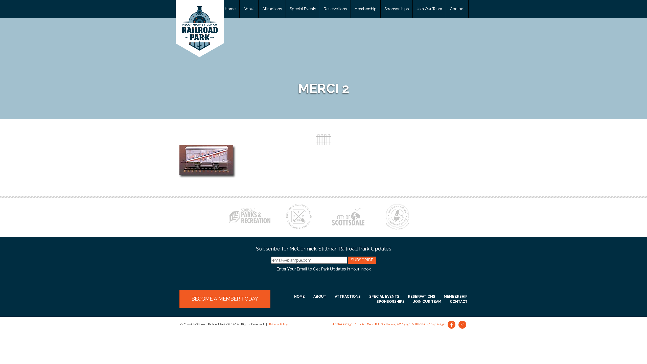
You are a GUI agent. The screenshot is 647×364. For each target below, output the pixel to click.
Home (230, 9)
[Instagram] (462, 324)
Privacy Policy (278, 324)
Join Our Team (429, 9)
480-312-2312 (436, 324)
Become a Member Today (225, 299)
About (249, 9)
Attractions (272, 9)
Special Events (303, 9)
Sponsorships (396, 9)
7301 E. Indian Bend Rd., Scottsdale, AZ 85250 (379, 324)
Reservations (335, 9)
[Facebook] (452, 324)
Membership (366, 9)
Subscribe (362, 260)
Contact (457, 9)
